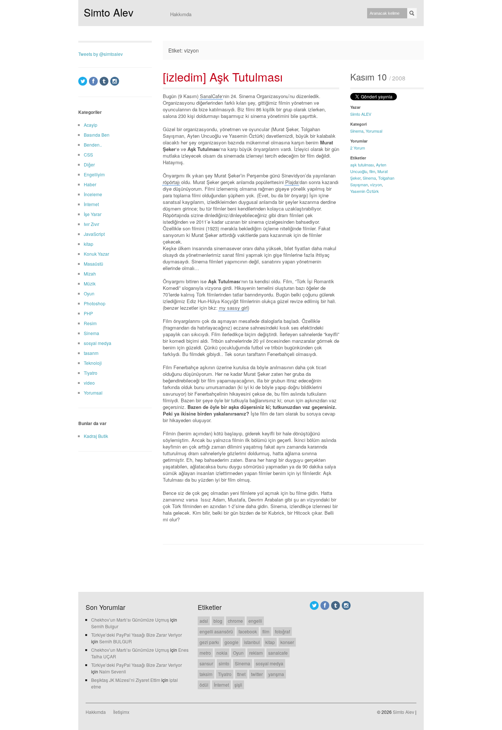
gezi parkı (209, 642)
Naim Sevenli (112, 671)
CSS (88, 154)
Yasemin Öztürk (364, 191)
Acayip (90, 125)
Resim (90, 323)
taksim (206, 674)
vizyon (376, 184)
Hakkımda (180, 14)
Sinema (356, 131)
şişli (238, 685)
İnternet (91, 204)
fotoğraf (282, 631)
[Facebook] (93, 81)
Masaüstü (93, 263)
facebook (248, 631)
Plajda (291, 182)
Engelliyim (94, 174)
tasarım (91, 353)
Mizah (90, 273)
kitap (88, 244)
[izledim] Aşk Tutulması (223, 76)
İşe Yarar (92, 214)
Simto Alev (108, 12)
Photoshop (94, 303)
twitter (257, 674)
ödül (204, 685)
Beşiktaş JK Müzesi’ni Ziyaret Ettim (125, 680)
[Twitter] (82, 81)
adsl (204, 621)
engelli (255, 621)
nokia (221, 653)
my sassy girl (233, 307)
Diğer (89, 164)
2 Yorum (357, 148)
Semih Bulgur (104, 626)
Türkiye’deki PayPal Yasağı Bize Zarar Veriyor (136, 635)
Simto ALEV (360, 114)
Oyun (89, 293)
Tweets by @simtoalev (100, 54)
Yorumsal (374, 131)
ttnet (241, 674)
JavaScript (94, 234)
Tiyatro (90, 373)
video (89, 383)
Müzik (90, 283)
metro (205, 653)
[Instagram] (114, 81)
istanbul (252, 642)
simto (224, 663)
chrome (235, 621)
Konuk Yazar (96, 254)
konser (287, 642)
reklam (256, 653)
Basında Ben (97, 135)
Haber (90, 184)
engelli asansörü (216, 631)
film (372, 171)
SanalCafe (211, 96)
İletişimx (121, 712)
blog (218, 621)
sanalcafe (278, 653)
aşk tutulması (362, 165)
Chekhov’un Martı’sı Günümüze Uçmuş (130, 619)
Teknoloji (93, 363)
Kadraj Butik (96, 436)
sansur (206, 663)
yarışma (276, 674)
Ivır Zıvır (91, 224)
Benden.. (93, 144)
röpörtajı (171, 182)
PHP (88, 313)
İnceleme (93, 194)
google (232, 642)
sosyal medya (97, 343)
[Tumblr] (104, 81)
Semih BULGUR (115, 641)
